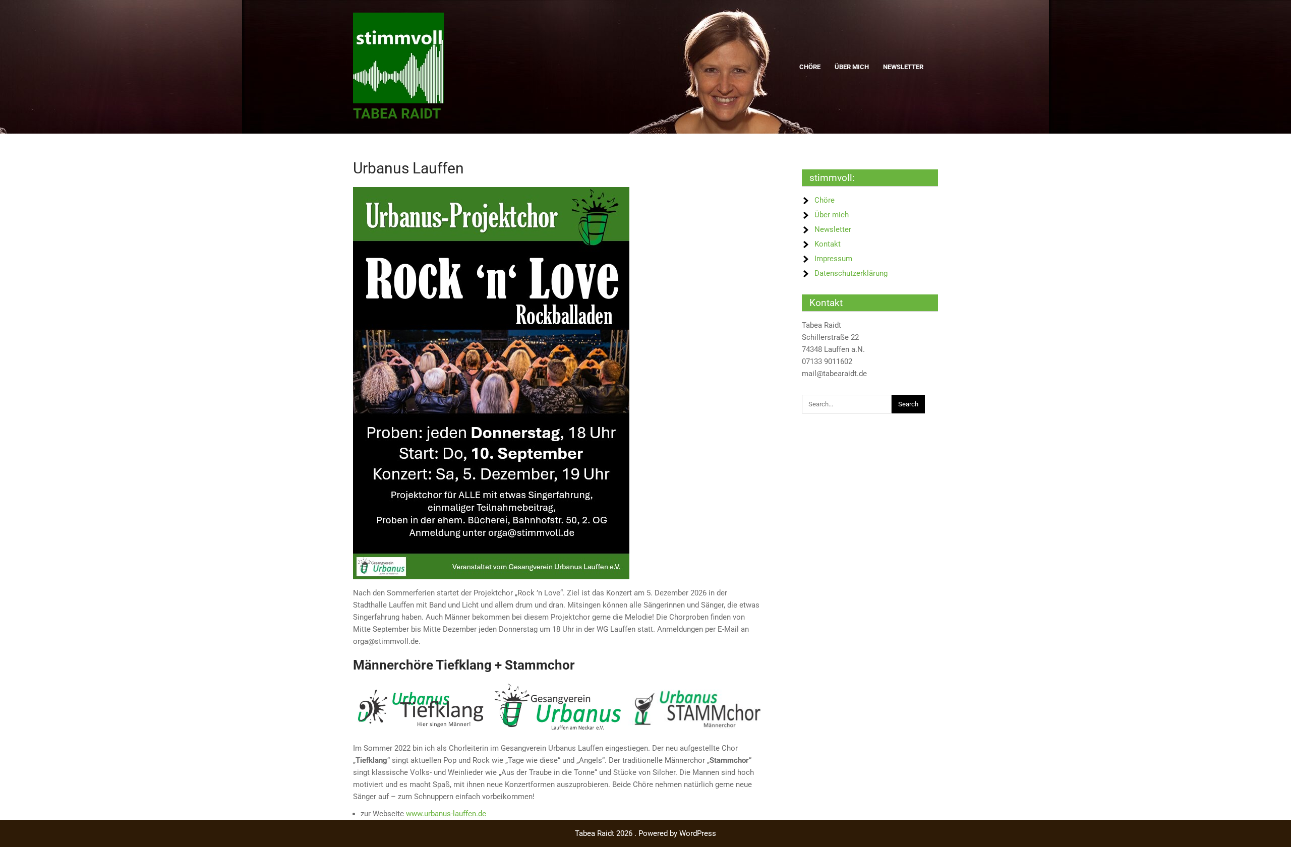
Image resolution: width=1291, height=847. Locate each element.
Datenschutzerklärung (851, 273)
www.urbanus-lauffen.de (446, 813)
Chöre (809, 67)
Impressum (833, 258)
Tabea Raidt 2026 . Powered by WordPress (645, 833)
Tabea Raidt (397, 113)
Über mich (852, 67)
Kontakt (827, 244)
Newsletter (903, 67)
